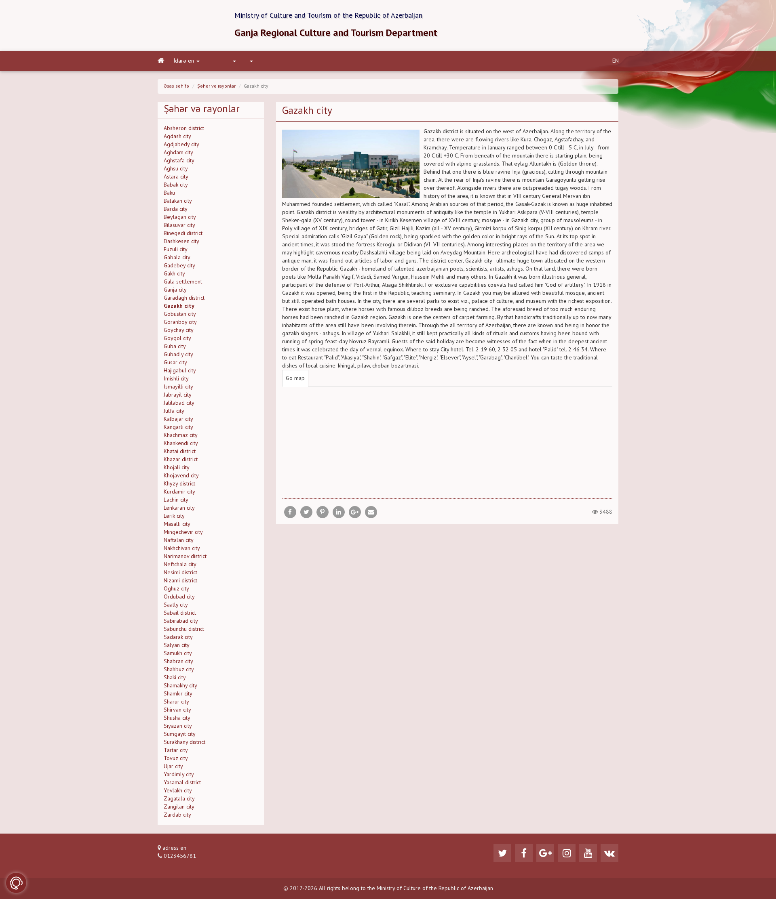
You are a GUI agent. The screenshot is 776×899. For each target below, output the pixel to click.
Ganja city (175, 290)
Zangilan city (179, 807)
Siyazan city (178, 726)
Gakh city (174, 274)
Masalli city (177, 524)
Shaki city (175, 678)
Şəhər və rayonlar (216, 86)
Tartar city (176, 750)
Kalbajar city (178, 419)
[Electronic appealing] (16, 883)
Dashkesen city (181, 241)
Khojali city (177, 468)
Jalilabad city (179, 403)
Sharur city (176, 702)
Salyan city (177, 645)
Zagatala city (179, 799)
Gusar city (175, 362)
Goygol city (177, 338)
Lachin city (176, 500)
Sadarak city (178, 637)
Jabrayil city (178, 395)
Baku (169, 193)
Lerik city (174, 516)
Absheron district (184, 128)
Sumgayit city (180, 734)
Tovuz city (176, 758)
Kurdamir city (179, 492)
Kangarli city (178, 427)
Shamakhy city (180, 686)
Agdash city (177, 136)
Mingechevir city (183, 532)
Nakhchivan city (182, 548)
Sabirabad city (181, 621)
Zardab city (177, 815)
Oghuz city (176, 589)
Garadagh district (184, 298)
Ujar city (173, 766)
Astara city (176, 177)
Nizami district (180, 581)
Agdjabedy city (181, 144)
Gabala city (177, 257)
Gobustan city (180, 314)
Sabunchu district (184, 629)
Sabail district (180, 613)
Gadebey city (179, 266)
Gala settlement (183, 282)
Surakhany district (184, 742)
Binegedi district (183, 233)
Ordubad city (179, 597)
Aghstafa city (179, 161)
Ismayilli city (178, 387)
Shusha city (177, 718)
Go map (295, 378)
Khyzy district (179, 484)
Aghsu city (176, 169)
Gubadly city (178, 354)
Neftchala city (180, 564)
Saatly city (176, 605)
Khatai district (180, 451)
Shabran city (178, 661)
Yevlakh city (178, 791)
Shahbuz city (179, 669)
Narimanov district (185, 556)
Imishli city (176, 379)
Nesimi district (180, 573)
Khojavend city (181, 476)
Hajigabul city (180, 371)
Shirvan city (177, 710)
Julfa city (174, 411)
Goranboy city (180, 322)
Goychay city (179, 330)
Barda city (176, 209)
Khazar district (181, 459)
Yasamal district (182, 783)
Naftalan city (179, 540)
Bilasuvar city (179, 225)
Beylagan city (180, 217)
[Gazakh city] (371, 512)
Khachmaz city (181, 435)
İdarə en (184, 61)
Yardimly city (179, 774)
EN (615, 61)
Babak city (176, 185)
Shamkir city (178, 694)
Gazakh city (179, 306)
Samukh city (178, 653)
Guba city (175, 346)
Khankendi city (181, 443)
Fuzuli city (176, 249)
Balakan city (178, 201)
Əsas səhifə (176, 86)
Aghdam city (178, 152)
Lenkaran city (179, 508)
